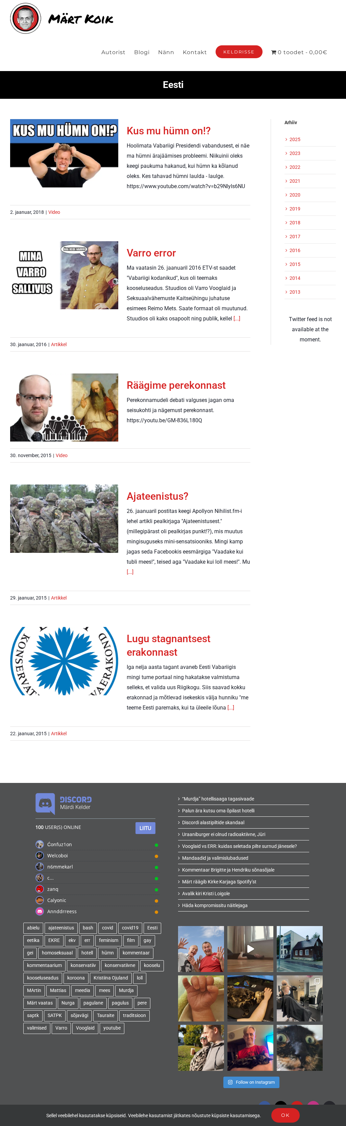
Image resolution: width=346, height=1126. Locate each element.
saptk (33, 1015)
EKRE (54, 940)
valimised (37, 1028)
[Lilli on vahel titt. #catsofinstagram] (250, 1048)
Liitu (145, 828)
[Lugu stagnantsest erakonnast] (64, 661)
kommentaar (136, 953)
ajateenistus (61, 928)
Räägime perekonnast (64, 399)
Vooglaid (85, 1028)
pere (142, 1003)
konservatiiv (83, 965)
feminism (108, 940)
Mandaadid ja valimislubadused (215, 858)
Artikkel (59, 344)
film (131, 940)
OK (285, 1115)
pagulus (120, 1003)
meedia (82, 990)
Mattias (58, 990)
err (87, 940)
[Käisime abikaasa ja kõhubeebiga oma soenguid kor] (300, 998)
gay (147, 940)
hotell (87, 953)
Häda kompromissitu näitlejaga (215, 905)
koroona (76, 978)
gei (30, 953)
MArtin (34, 990)
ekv (72, 940)
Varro (61, 1028)
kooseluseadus (42, 978)
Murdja (126, 990)
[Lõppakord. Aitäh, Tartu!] (250, 949)
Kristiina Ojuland (111, 978)
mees (104, 990)
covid (107, 928)
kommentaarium (44, 965)
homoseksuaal (57, 953)
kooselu (152, 965)
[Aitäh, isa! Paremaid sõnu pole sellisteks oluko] (201, 949)
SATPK (55, 1015)
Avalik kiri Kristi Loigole (206, 893)
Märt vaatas (40, 1003)
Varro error (64, 267)
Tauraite (105, 1015)
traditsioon (134, 1015)
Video (54, 212)
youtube (112, 1028)
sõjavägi (79, 1015)
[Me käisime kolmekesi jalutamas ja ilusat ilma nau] (201, 1048)
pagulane (93, 1003)
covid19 (130, 928)
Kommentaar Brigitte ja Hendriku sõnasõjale (228, 870)
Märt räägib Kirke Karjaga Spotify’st (219, 881)
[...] (236, 318)
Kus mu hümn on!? (64, 145)
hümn (108, 953)
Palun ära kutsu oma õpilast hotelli (218, 810)
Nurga (68, 1003)
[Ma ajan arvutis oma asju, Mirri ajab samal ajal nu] (250, 998)
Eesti (152, 928)
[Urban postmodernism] (300, 949)
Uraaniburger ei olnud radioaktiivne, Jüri (223, 834)
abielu (33, 928)
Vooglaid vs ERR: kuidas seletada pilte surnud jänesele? (239, 846)
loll (140, 978)
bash (88, 928)
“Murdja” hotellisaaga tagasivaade (218, 799)
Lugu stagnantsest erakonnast (64, 647)
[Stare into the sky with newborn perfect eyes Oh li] (201, 998)
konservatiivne (120, 965)
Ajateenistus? (64, 511)
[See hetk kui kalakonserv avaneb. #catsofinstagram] (300, 1048)
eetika (33, 940)
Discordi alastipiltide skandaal (213, 822)
